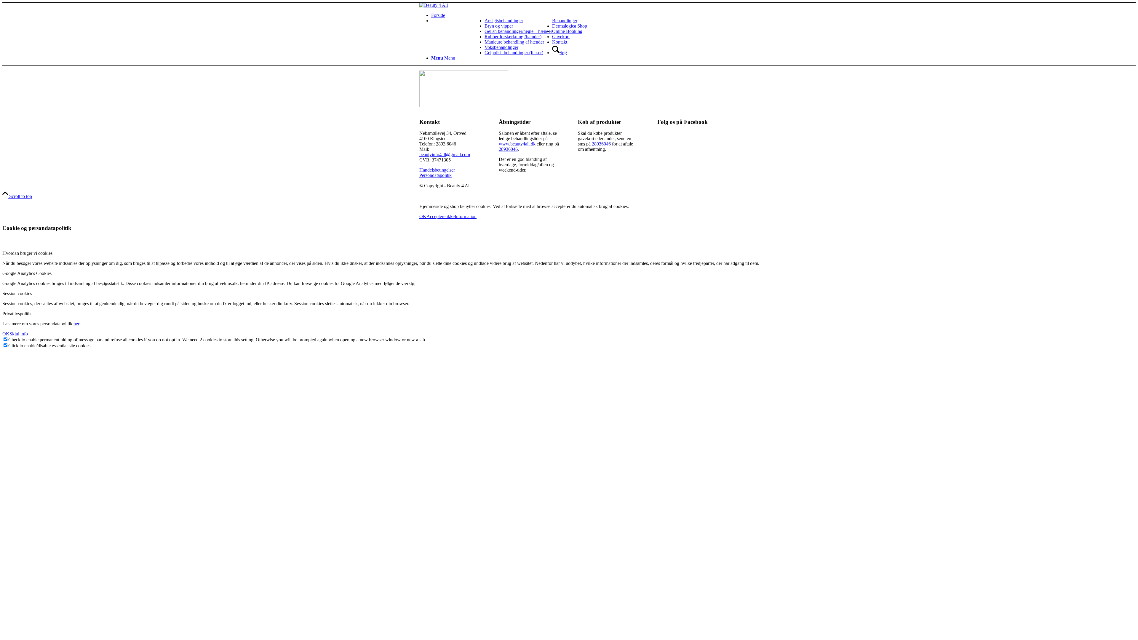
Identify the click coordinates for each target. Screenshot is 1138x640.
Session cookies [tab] (17, 293)
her (76, 323)
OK (422, 216)
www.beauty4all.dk (517, 143)
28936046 (508, 149)
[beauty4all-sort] (433, 5)
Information (466, 216)
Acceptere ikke (440, 216)
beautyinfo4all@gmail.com (444, 154)
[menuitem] (575, 15)
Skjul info (18, 333)
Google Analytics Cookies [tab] (27, 273)
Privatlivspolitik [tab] (17, 313)
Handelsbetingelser (437, 169)
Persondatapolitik (435, 175)
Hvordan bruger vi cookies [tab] (27, 253)
